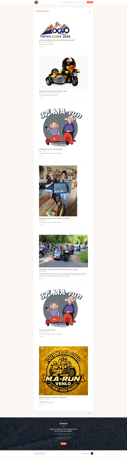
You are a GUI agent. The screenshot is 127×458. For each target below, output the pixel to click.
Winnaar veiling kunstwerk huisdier (54, 218)
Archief (40, 151)
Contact (83, 2)
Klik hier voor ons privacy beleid (39, 454)
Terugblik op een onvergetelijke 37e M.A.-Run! (58, 269)
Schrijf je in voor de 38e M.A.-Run (53, 91)
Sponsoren (74, 2)
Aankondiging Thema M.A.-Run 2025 (53, 397)
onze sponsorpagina (66, 438)
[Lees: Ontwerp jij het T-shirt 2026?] (61, 127)
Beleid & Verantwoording (67, 2)
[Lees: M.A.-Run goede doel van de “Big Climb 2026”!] (55, 28)
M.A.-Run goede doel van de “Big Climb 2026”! (57, 40)
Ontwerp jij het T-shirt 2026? (51, 149)
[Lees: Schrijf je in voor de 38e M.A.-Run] (63, 72)
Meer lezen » (41, 46)
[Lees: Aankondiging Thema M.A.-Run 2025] (63, 370)
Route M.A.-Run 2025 (47, 330)
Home (61, 2)
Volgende (89, 413)
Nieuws (40, 220)
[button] (89, 2)
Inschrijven (79, 2)
